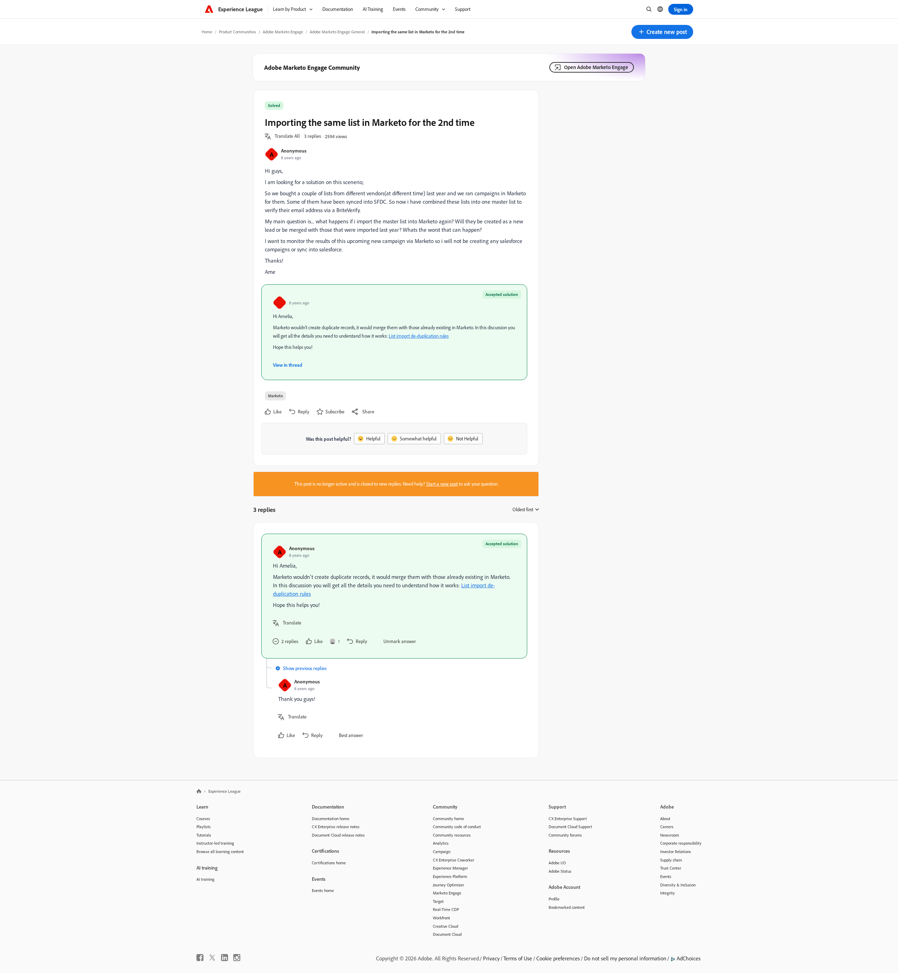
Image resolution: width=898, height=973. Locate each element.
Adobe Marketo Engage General (337, 31)
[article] (394, 596)
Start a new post (442, 484)
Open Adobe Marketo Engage (596, 67)
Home (207, 31)
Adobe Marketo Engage (283, 31)
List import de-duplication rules (419, 336)
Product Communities (237, 31)
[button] (662, 32)
